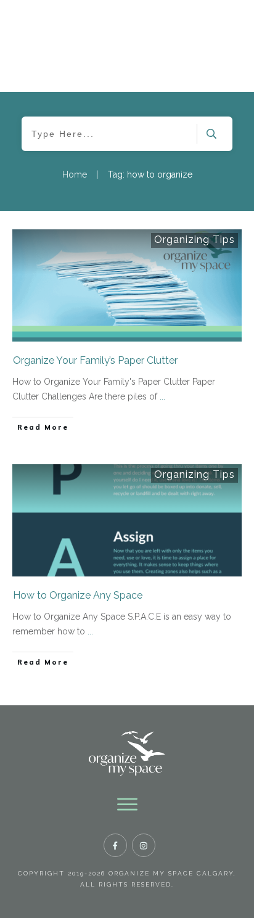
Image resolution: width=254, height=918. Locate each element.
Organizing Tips (194, 239)
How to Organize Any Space (77, 595)
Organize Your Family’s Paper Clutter (95, 360)
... (162, 396)
